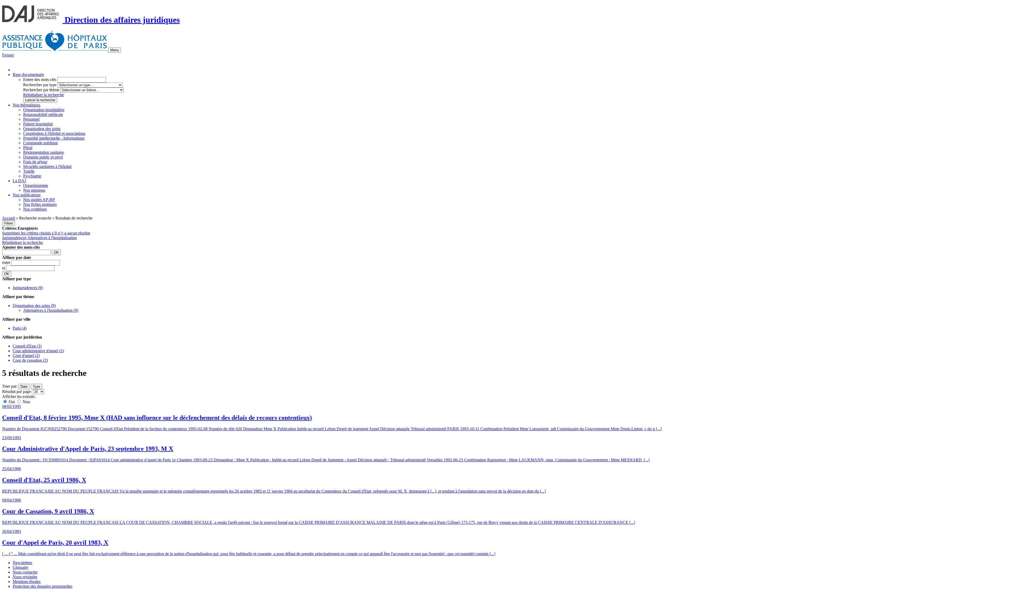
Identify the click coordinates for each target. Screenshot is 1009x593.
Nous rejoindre (25, 577)
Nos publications (26, 195)
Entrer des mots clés (39, 79)
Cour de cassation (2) (30, 360)
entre (6, 262)
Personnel (31, 119)
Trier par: (9, 386)
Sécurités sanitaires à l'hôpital (47, 166)
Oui (12, 402)
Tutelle (28, 171)
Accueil (8, 218)
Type (36, 386)
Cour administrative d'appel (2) (38, 351)
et (4, 268)
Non (26, 402)
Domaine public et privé (43, 157)
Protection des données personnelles (42, 586)
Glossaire (20, 567)
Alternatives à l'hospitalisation (52, 238)
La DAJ (19, 180)
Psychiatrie (32, 176)
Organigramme (35, 185)
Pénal (27, 147)
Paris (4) (20, 328)
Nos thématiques (26, 105)
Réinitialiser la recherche (43, 95)
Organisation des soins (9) (34, 305)
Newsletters (22, 562)
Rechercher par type (39, 85)
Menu (114, 50)
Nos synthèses (35, 209)
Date (24, 386)
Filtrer (8, 223)
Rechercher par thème (41, 90)
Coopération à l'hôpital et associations (54, 133)
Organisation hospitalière (43, 110)
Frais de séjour (35, 162)
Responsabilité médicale (43, 114)
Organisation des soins (41, 128)
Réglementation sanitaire (43, 152)
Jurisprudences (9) (28, 287)
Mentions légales (26, 581)
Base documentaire (28, 74)
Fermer (8, 55)
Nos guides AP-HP (39, 199)
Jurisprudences (14, 238)
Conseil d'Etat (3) (27, 346)
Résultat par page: (17, 391)
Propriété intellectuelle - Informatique (54, 138)
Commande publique (40, 143)
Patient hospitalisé (38, 124)
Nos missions (34, 190)
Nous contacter (25, 572)
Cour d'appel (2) (26, 355)
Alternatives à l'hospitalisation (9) (50, 310)
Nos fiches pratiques (40, 204)
